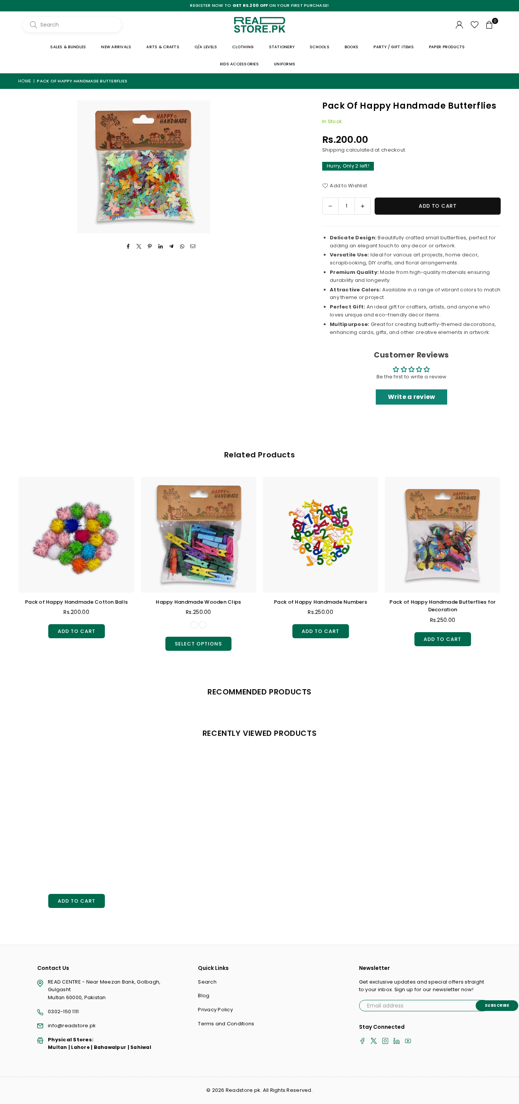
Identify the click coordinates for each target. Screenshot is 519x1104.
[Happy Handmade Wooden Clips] (198, 534)
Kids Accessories (239, 64)
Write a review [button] (411, 396)
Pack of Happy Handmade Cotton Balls (76, 602)
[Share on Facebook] (128, 247)
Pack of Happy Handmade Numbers (320, 602)
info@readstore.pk (72, 1025)
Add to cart (76, 629)
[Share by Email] (193, 247)
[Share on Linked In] (161, 247)
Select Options (198, 642)
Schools (319, 47)
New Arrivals (116, 47)
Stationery (282, 47)
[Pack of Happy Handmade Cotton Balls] (76, 534)
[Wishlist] (475, 25)
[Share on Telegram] (171, 247)
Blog (203, 995)
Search (207, 981)
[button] (489, 25)
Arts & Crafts (162, 47)
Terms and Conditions (226, 1023)
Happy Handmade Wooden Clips (198, 602)
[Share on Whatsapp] (182, 247)
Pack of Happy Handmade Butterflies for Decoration (442, 606)
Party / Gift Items (393, 47)
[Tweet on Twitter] (139, 247)
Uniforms (284, 64)
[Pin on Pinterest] (150, 247)
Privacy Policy (215, 1009)
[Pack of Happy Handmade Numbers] (320, 534)
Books (351, 47)
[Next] (508, 570)
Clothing (242, 47)
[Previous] (10, 570)
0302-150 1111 (63, 1011)
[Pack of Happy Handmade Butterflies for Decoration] (442, 534)
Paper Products (447, 47)
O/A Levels (206, 47)
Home (24, 81)
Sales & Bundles (68, 47)
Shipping (333, 149)
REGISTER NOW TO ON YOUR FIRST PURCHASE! (259, 5)
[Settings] (459, 25)
